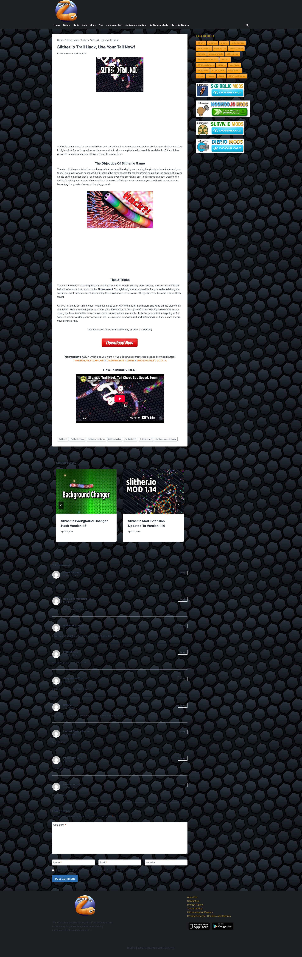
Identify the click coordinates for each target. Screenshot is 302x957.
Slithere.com (65, 53)
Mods (76, 25)
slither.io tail (130, 439)
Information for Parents (200, 912)
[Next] (178, 505)
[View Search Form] (247, 25)
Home (57, 25)
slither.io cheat (77, 439)
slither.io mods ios (96, 439)
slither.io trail (146, 439)
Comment (59, 824)
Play (100, 25)
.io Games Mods (159, 25)
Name (57, 862)
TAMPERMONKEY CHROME (88, 360)
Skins (93, 25)
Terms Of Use (194, 908)
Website (150, 862)
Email (103, 862)
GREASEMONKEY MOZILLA (152, 360)
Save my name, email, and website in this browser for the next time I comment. (96, 870)
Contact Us (193, 900)
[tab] (113, 544)
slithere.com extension (165, 439)
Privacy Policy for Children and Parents (209, 916)
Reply (182, 573)
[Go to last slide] (61, 505)
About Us (192, 897)
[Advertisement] (119, 119)
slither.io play (114, 439)
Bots (84, 25)
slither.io (63, 439)
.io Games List (114, 25)
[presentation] (86, 491)
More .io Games (180, 25)
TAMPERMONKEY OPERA (120, 360)
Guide (66, 25)
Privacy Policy (195, 904)
